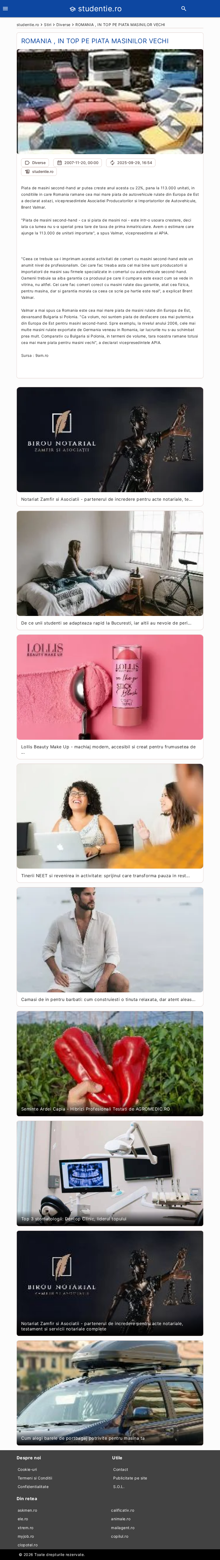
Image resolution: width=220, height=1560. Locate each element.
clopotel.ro (28, 1545)
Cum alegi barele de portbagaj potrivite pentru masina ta (83, 1438)
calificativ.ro (122, 1510)
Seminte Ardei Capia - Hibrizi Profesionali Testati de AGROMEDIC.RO (95, 1109)
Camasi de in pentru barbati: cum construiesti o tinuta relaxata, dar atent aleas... (108, 999)
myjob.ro (26, 1536)
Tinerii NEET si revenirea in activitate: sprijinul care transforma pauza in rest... (105, 875)
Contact (120, 1469)
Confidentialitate (33, 1486)
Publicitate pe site (130, 1478)
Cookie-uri (27, 1469)
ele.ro (23, 1519)
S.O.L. (118, 1486)
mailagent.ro (122, 1527)
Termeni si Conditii (35, 1478)
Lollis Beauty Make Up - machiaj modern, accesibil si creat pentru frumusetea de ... (108, 749)
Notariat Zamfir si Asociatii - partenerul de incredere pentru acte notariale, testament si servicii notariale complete (102, 1326)
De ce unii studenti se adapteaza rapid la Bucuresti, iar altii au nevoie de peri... (106, 623)
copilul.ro (119, 1536)
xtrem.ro (26, 1527)
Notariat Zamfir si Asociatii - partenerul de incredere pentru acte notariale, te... (107, 499)
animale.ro (120, 1519)
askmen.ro (27, 1510)
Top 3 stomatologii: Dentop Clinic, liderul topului (74, 1218)
